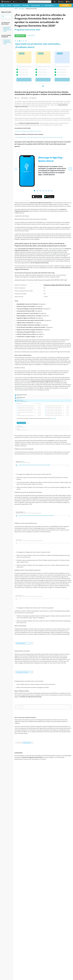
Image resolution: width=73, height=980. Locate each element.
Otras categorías (49, 5)
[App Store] (15, 2)
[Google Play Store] (22, 2)
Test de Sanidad (35, 5)
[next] (70, 169)
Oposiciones (16, 5)
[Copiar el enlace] (23, 41)
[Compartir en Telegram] (26, 41)
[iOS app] (37, 196)
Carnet (9, 5)
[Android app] (49, 196)
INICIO (16, 8)
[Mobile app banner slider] (34, 190)
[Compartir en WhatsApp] (21, 41)
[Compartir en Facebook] (15, 41)
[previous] (16, 169)
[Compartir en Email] (19, 41)
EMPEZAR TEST (20, 35)
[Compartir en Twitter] (17, 41)
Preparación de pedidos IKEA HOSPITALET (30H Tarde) (7, 29)
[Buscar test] (6, 16)
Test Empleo (25, 5)
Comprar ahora (31, 35)
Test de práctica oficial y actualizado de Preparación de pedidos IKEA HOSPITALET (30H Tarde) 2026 (39, 137)
